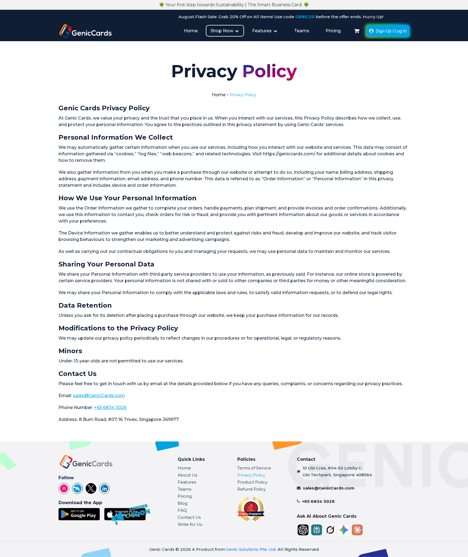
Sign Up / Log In (391, 31)
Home (191, 30)
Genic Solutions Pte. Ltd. (251, 549)
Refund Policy (251, 489)
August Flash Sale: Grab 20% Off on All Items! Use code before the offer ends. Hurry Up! (264, 16)
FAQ (182, 510)
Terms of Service (254, 468)
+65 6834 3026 (110, 407)
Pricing (333, 30)
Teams (301, 30)
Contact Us (189, 517)
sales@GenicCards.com (99, 395)
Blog (182, 503)
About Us (187, 475)
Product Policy (252, 482)
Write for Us (190, 524)
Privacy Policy (251, 475)
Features (262, 30)
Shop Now (222, 30)
